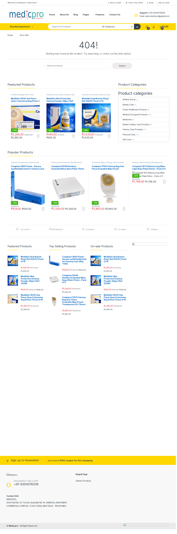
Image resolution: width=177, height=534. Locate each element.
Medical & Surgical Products (135, 114)
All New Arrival (129, 99)
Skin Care (127, 139)
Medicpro (13, 526)
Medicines (127, 119)
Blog (76, 14)
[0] (147, 26)
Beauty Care (128, 104)
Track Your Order (135, 3)
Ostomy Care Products (133, 129)
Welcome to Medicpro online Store (22, 3)
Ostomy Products (83, 481)
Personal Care (129, 134)
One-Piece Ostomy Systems (22, 95)
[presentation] (168, 232)
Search (122, 66)
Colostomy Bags (17, 95)
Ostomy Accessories (54, 95)
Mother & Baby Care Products (136, 124)
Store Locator (116, 3)
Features (100, 14)
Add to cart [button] (38, 136)
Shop (151, 3)
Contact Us (114, 14)
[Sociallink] (7, 511)
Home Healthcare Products (135, 109)
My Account (164, 3)
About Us (64, 14)
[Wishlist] (153, 26)
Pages (86, 14)
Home (52, 14)
